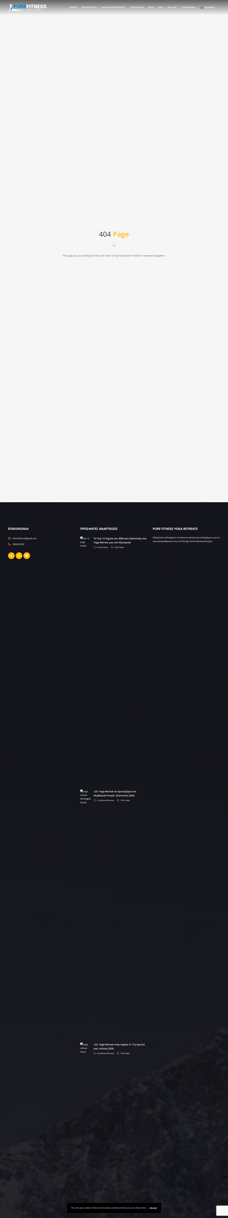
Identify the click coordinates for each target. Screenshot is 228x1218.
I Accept (153, 1207)
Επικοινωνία (188, 7)
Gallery (172, 7)
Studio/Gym (136, 7)
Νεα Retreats (89, 7)
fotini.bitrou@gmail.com (25, 538)
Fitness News (102, 547)
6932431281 (18, 544)
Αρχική (73, 7)
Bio (161, 7)
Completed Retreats (105, 800)
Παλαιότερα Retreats (113, 7)
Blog (151, 7)
